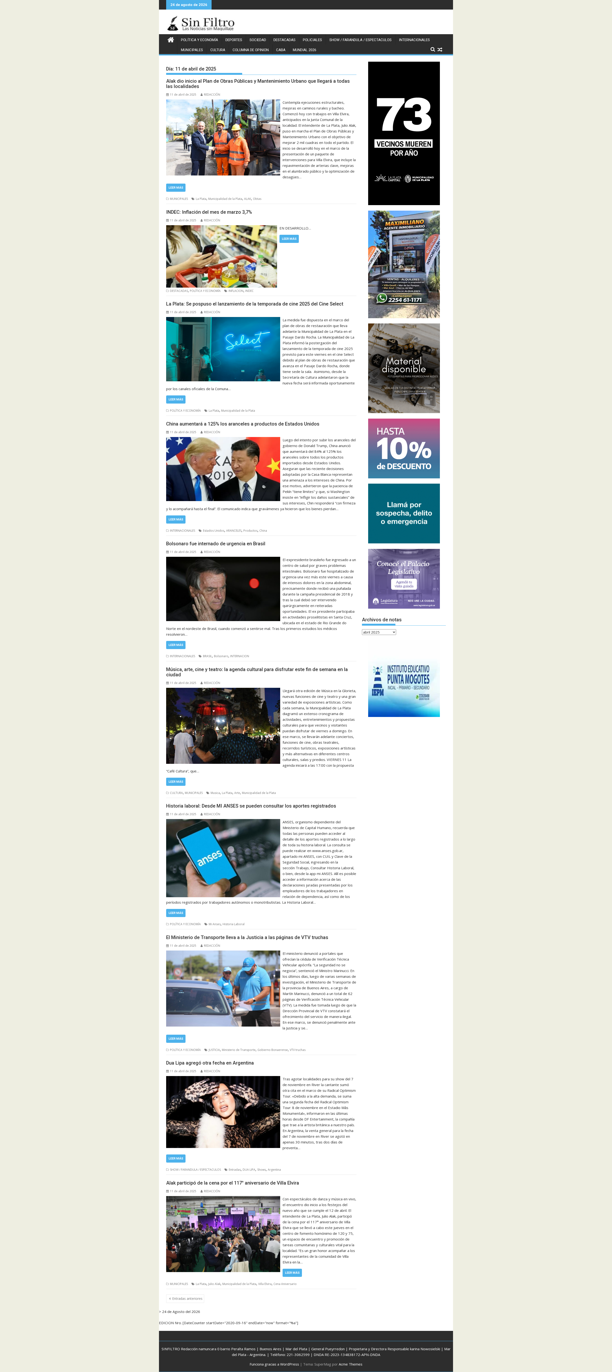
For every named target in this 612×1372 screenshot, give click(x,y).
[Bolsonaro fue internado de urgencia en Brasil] (223, 559)
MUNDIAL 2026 (304, 50)
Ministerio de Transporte (239, 1050)
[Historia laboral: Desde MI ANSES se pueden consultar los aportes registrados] (223, 822)
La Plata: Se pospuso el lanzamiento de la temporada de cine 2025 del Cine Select (254, 304)
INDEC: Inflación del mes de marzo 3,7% (209, 212)
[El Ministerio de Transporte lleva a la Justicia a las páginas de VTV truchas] (223, 953)
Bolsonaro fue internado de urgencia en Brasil (215, 544)
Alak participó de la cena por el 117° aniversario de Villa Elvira (232, 1183)
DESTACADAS (284, 40)
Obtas (257, 199)
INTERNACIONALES (414, 40)
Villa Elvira (265, 1284)
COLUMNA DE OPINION (251, 50)
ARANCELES (233, 531)
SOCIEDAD (258, 40)
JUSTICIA (214, 1050)
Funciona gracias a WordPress (274, 1364)
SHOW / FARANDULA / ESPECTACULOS (360, 40)
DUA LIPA (249, 1170)
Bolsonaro (221, 656)
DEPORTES (233, 40)
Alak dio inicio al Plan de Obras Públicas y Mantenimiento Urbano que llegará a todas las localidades (258, 83)
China (263, 531)
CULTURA (217, 50)
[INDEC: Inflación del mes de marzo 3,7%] (221, 228)
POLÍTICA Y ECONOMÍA (199, 40)
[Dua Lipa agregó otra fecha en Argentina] (223, 1079)
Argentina (274, 1170)
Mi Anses (215, 924)
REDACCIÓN (212, 95)
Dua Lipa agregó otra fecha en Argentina (210, 1063)
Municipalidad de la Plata (225, 199)
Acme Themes (350, 1364)
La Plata (201, 199)
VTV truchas (298, 1050)
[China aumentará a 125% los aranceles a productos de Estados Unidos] (223, 439)
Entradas (235, 1170)
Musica (215, 793)
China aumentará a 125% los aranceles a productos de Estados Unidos (242, 424)
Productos (250, 531)
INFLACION (236, 291)
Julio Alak (214, 1284)
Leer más (176, 187)
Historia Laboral (234, 924)
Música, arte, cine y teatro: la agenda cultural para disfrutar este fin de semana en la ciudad (257, 672)
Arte (237, 793)
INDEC (249, 291)
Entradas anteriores (187, 1298)
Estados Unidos (213, 531)
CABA (280, 50)
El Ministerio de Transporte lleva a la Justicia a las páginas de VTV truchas (247, 937)
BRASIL (207, 656)
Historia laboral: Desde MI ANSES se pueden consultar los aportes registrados (251, 806)
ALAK (247, 199)
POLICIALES (312, 40)
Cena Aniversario (285, 1284)
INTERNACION (239, 656)
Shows (261, 1170)
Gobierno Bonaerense (272, 1050)
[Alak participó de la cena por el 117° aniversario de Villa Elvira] (223, 1199)
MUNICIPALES (192, 50)
